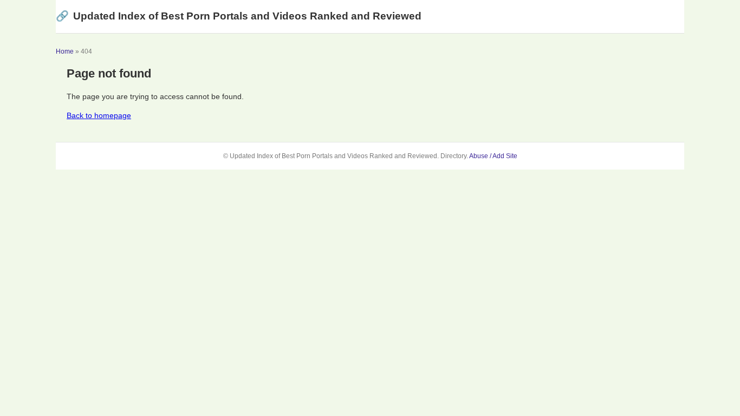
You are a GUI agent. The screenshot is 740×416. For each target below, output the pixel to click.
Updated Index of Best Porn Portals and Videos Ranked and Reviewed (238, 16)
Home (65, 51)
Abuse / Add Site (493, 156)
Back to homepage (99, 115)
